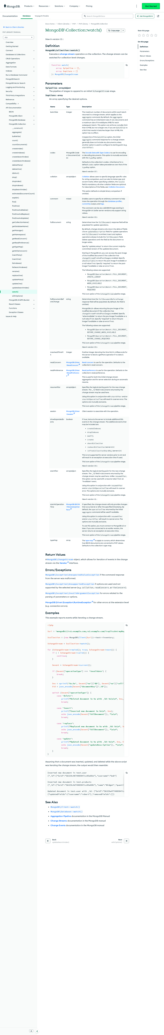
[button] (18, 37)
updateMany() (17, 279)
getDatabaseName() (20, 226)
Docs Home (50, 24)
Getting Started (12, 46)
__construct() (17, 128)
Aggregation (11, 63)
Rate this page (143, 31)
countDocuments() (19, 144)
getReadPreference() (20, 243)
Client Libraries (63, 24)
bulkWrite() (16, 136)
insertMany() (17, 255)
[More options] (123, 30)
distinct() (15, 173)
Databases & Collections (15, 54)
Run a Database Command (16, 75)
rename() (15, 271)
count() (15, 140)
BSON (11, 112)
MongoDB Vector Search (15, 83)
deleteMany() (17, 165)
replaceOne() (17, 275)
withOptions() (17, 296)
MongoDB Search (13, 79)
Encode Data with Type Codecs (97, 153)
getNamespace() (19, 234)
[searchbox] (107, 16)
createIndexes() (18, 153)
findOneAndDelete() (20, 210)
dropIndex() (16, 181)
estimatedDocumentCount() (23, 194)
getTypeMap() (17, 247)
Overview (9, 42)
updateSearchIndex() (20, 288)
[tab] (27, 15)
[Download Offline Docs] (31, 1031)
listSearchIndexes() (19, 267)
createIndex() (17, 149)
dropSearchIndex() (19, 189)
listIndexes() (17, 263)
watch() (15, 292)
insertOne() (16, 259)
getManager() (17, 230)
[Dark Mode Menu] (158, 16)
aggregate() (17, 132)
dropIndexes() (17, 185)
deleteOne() (17, 169)
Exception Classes (16, 312)
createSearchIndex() (20, 157)
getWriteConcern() (19, 251)
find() (14, 202)
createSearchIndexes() (21, 161)
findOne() (16, 206)
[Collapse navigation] (37, 1031)
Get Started (151, 6)
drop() (14, 177)
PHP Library (83, 24)
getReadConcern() (19, 239)
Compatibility (11, 104)
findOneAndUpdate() (20, 218)
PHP (74, 24)
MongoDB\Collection (99, 24)
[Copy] (126, 65)
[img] (139, 35)
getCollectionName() (20, 222)
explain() (15, 198)
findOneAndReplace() (20, 214)
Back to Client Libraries (15, 27)
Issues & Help (11, 316)
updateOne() (17, 284)
